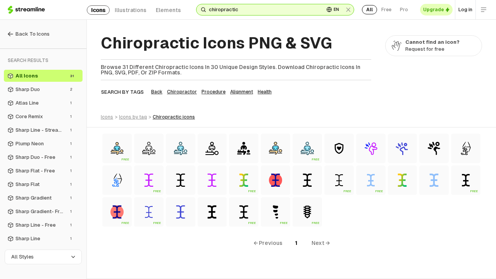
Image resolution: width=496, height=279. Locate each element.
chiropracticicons (174, 117)
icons (98, 10)
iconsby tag (133, 117)
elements (168, 10)
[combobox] (263, 9)
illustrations (130, 10)
